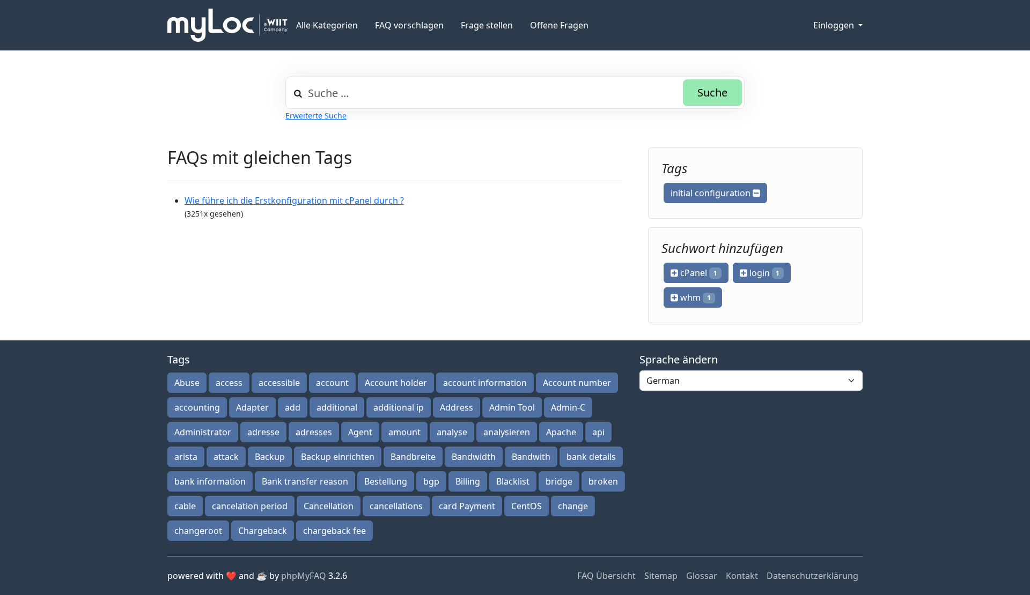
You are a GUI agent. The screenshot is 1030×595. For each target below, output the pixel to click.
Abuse (187, 383)
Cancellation (329, 506)
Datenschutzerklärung (812, 576)
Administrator (202, 432)
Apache (561, 432)
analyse (452, 432)
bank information (210, 481)
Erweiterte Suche (316, 115)
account (332, 383)
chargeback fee (334, 531)
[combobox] (515, 93)
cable (185, 506)
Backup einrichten (337, 457)
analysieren (506, 432)
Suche (712, 92)
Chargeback (262, 531)
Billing (467, 481)
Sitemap (661, 576)
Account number (577, 383)
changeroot (198, 531)
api (598, 432)
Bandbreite (413, 457)
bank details (591, 457)
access (229, 383)
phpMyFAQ (303, 576)
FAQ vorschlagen (409, 25)
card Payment (467, 506)
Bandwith (531, 457)
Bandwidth (474, 457)
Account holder (396, 383)
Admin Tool (512, 407)
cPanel (697, 273)
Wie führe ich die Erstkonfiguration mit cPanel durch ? (294, 200)
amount (404, 432)
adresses (314, 432)
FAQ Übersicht (606, 576)
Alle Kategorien (327, 25)
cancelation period (250, 506)
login (763, 273)
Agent (360, 432)
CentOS (526, 506)
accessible (279, 383)
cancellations (396, 506)
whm (694, 297)
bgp (431, 481)
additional (337, 407)
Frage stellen (487, 25)
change (573, 506)
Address (456, 407)
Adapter (252, 407)
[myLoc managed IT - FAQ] (227, 25)
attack (226, 457)
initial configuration (712, 193)
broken (603, 481)
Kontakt (742, 576)
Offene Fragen (559, 25)
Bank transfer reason (305, 481)
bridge (559, 481)
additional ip (398, 407)
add (292, 407)
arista (185, 457)
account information (485, 383)
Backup (270, 457)
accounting (197, 407)
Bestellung (385, 481)
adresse (263, 432)
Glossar (701, 576)
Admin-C (568, 407)
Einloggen (834, 25)
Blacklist (512, 481)
